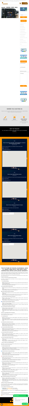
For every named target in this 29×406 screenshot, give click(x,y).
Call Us (5, 119)
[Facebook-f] (10, 401)
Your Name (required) (22, 63)
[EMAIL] (14, 117)
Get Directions (14, 198)
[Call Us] (5, 117)
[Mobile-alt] (12, 399)
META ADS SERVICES (22, 34)
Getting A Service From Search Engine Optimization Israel (23, 42)
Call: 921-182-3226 (26, 3)
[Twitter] (12, 401)
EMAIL (14, 119)
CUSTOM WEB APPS (22, 29)
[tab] (20, 3)
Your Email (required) (22, 67)
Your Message (22, 73)
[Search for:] (23, 15)
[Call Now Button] (2, 404)
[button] (26, 395)
